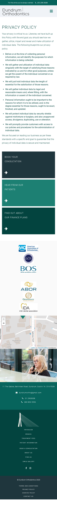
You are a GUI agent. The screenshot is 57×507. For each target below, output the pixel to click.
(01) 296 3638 (42, 3)
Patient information (28, 443)
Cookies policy (28, 493)
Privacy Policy (28, 489)
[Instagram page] (29, 469)
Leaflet (33, 348)
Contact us (28, 496)
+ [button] (4, 319)
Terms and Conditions (28, 486)
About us (28, 453)
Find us (28, 457)
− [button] (4, 323)
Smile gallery (28, 461)
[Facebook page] (26, 469)
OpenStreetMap (43, 348)
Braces (28, 434)
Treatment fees (28, 438)
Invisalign (28, 430)
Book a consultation (29, 448)
